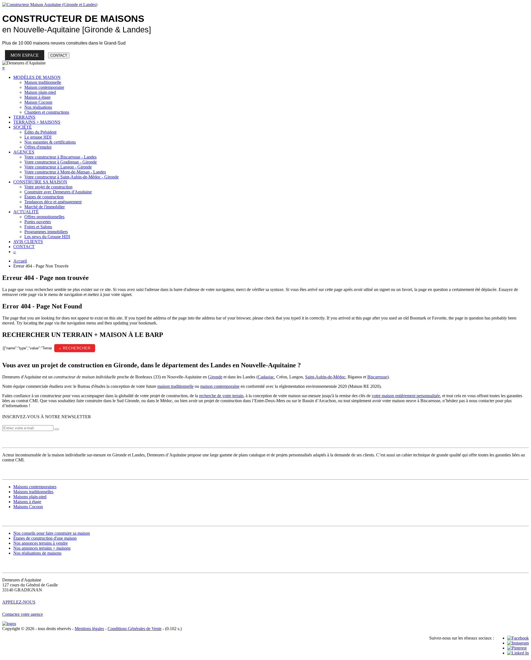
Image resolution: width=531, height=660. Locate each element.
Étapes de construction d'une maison (45, 538)
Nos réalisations (38, 107)
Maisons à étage (27, 501)
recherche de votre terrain (221, 395)
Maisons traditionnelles (33, 491)
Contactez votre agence (22, 614)
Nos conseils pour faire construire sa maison (51, 533)
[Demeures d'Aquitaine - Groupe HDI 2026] (9, 623)
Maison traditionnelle (42, 82)
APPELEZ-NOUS (18, 602)
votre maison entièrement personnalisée (406, 395)
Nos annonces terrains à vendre (40, 543)
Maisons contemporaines (34, 486)
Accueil (20, 261)
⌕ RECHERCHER (74, 348)
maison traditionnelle (175, 386)
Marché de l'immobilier (44, 206)
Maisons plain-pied (29, 496)
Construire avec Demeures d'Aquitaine (58, 191)
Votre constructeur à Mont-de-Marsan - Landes (65, 172)
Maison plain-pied (40, 92)
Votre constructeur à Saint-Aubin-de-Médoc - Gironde (71, 177)
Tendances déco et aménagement (53, 201)
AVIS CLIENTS (28, 241)
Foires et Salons (38, 226)
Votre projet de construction (48, 187)
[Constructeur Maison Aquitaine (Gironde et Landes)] (49, 4)
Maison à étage (37, 97)
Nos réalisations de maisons (37, 553)
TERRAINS (24, 117)
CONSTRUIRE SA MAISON (40, 182)
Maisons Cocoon (28, 506)
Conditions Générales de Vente (135, 628)
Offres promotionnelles (44, 216)
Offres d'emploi (37, 147)
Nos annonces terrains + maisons (42, 548)
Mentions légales (89, 628)
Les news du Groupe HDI (47, 236)
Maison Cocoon (38, 102)
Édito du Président (40, 132)
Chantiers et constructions (46, 112)
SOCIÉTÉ (22, 127)
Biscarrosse (377, 377)
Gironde (215, 377)
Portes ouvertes (37, 221)
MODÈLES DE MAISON (37, 77)
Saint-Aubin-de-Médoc (325, 377)
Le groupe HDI (37, 137)
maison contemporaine (220, 386)
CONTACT (58, 55)
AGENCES (23, 152)
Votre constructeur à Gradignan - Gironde (60, 162)
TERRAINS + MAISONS (36, 122)
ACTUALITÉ (26, 211)
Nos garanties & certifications (50, 142)
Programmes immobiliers (46, 231)
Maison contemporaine (44, 87)
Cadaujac (266, 377)
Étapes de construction (44, 196)
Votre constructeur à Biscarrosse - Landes (60, 157)
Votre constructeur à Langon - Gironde (58, 167)
